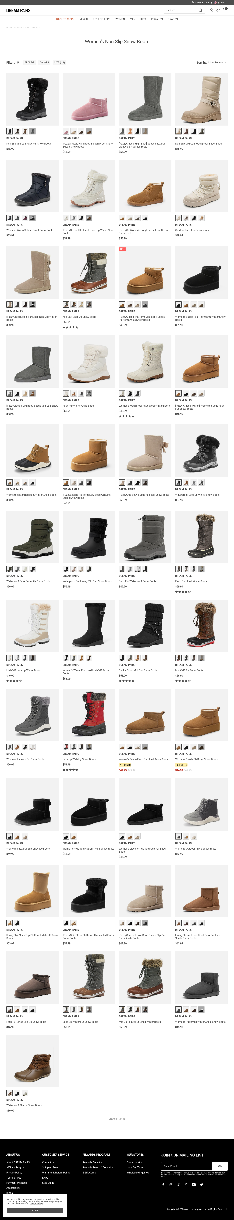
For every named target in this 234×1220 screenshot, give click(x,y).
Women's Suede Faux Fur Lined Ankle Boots (143, 759)
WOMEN (120, 19)
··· (32, 131)
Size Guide (48, 1183)
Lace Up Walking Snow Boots (79, 759)
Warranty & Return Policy (56, 1172)
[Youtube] (194, 1185)
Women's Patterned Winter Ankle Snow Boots (200, 1021)
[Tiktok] (178, 1185)
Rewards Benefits (92, 1162)
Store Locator (134, 1162)
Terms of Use (13, 1178)
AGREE (35, 1210)
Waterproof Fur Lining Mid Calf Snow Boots (87, 581)
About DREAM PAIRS (18, 1162)
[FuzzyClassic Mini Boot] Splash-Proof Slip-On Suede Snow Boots (88, 145)
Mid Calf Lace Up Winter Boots (23, 670)
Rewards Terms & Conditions (98, 1167)
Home (9, 27)
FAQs (45, 1178)
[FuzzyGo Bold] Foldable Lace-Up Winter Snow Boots (88, 232)
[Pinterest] (186, 1185)
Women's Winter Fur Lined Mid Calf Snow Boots (86, 672)
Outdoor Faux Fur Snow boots (192, 230)
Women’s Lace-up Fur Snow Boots (25, 759)
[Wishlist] (218, 10)
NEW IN (83, 19)
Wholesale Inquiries (138, 1172)
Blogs (9, 1193)
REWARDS (157, 19)
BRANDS (173, 19)
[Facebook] (163, 1185)
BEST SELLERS (101, 19)
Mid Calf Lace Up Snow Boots (79, 316)
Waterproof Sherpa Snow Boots (24, 1105)
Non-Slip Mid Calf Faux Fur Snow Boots (28, 143)
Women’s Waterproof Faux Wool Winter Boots (144, 405)
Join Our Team (135, 1167)
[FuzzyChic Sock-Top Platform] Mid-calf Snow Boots (32, 937)
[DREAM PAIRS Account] (211, 10)
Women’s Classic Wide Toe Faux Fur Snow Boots (142, 850)
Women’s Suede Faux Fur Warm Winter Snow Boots (200, 318)
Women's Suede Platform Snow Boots (196, 759)
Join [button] (219, 1166)
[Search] (200, 10)
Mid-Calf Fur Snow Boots (189, 670)
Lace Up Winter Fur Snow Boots (80, 1021)
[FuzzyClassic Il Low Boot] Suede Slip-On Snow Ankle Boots (142, 937)
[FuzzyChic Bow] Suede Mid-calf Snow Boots (144, 494)
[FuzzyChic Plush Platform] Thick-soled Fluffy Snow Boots (88, 937)
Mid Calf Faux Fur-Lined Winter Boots (140, 1021)
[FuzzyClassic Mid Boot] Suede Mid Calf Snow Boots (32, 407)
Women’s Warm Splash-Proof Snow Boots (29, 230)
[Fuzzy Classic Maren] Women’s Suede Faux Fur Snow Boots (199, 407)
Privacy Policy (14, 1172)
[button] (221, 2)
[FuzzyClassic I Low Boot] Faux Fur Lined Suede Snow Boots (198, 937)
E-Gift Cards (89, 1172)
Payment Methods (16, 1183)
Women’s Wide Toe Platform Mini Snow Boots (88, 848)
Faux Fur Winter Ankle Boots (78, 405)
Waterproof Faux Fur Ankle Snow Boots (28, 581)
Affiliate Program (15, 1167)
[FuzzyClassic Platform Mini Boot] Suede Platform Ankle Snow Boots (142, 318)
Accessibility (13, 1188)
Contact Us (48, 1162)
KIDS (143, 19)
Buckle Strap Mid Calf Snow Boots (138, 670)
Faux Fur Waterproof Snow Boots (137, 581)
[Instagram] (171, 1185)
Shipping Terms (51, 1167)
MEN (132, 19)
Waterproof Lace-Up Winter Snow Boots (197, 494)
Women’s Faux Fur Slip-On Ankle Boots (28, 848)
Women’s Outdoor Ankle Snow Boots (195, 848)
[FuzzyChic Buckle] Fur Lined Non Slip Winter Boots (31, 318)
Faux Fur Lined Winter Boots (191, 581)
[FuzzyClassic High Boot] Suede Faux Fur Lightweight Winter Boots (142, 145)
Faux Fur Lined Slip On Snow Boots (26, 1021)
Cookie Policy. (36, 1203)
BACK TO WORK (65, 19)
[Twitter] (201, 1185)
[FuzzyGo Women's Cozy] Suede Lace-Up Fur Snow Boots (144, 232)
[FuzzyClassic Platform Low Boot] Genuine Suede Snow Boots (86, 496)
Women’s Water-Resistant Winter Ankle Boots (31, 494)
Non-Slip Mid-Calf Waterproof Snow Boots (198, 143)
